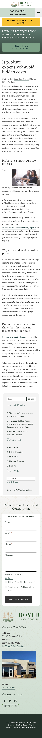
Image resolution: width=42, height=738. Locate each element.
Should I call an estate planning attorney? (17, 433)
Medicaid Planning (16, 461)
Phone (8, 544)
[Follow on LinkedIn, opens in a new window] (10, 700)
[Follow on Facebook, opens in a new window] (4, 700)
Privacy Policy (28, 725)
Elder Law (13, 447)
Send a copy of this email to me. (21, 588)
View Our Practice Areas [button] (21, 21)
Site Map (19, 725)
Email (8, 533)
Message (9, 555)
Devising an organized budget (14, 337)
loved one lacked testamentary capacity (19, 227)
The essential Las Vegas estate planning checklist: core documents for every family (20, 424)
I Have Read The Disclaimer (21, 582)
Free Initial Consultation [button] (21, 47)
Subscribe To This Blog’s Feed (19, 490)
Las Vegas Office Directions (13, 646)
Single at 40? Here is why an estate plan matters (20, 415)
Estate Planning (16, 452)
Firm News (13, 457)
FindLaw (33, 727)
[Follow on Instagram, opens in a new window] (15, 700)
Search (31, 399)
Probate (11, 82)
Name (7, 522)
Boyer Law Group (21, 79)
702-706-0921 (17, 11)
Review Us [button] (10, 706)
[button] (38, 12)
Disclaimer (9, 578)
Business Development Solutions (17, 727)
